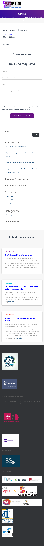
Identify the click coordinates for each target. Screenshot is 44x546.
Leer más (8, 270)
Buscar (7, 131)
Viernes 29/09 (7, 34)
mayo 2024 (9, 200)
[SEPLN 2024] (12, 5)
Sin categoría (10, 215)
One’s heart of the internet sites (16, 146)
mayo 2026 (9, 196)
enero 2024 (9, 204)
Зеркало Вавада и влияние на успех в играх (20, 162)
